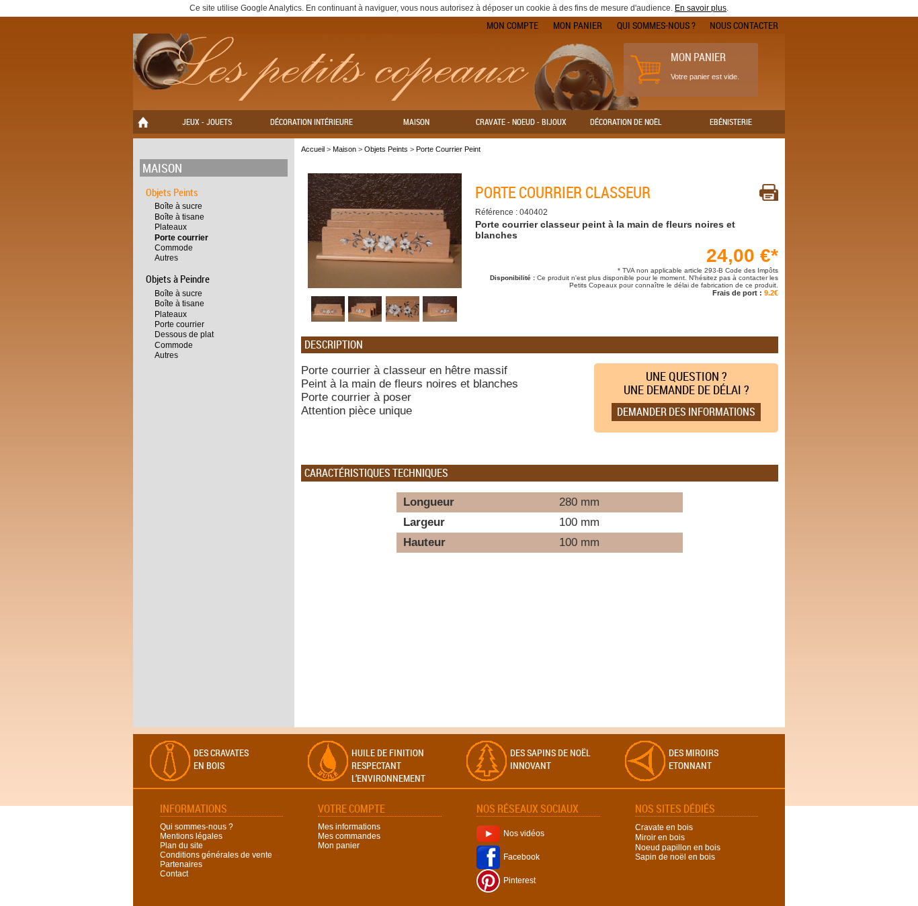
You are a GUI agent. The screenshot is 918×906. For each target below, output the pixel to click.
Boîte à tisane (179, 217)
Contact (174, 873)
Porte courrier (181, 237)
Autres (166, 258)
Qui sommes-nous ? (656, 25)
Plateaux (171, 227)
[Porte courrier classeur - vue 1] (385, 285)
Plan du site (181, 845)
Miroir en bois (660, 837)
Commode (174, 248)
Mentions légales (191, 836)
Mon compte (512, 25)
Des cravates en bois (221, 759)
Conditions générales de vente (216, 855)
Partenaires (181, 864)
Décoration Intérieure (311, 121)
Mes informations (349, 826)
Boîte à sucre (178, 206)
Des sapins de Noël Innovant (550, 759)
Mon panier (577, 25)
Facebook (521, 857)
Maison (416, 121)
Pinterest (519, 880)
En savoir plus (700, 8)
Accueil (313, 149)
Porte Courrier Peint (448, 149)
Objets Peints (172, 192)
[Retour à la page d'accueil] (143, 122)
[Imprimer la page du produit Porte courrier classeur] (768, 192)
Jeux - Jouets (207, 121)
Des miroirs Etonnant (693, 759)
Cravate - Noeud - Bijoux (521, 121)
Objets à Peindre (178, 278)
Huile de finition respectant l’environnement (388, 765)
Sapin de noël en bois (675, 857)
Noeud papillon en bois (677, 847)
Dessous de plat (184, 334)
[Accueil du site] (344, 70)
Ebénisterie (731, 121)
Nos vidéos (523, 833)
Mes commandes (349, 836)
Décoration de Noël (626, 121)
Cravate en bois (664, 827)
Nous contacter (744, 25)
